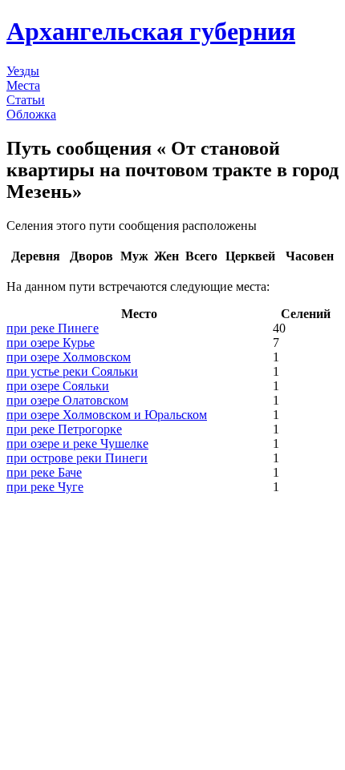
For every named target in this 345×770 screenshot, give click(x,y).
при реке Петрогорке (64, 429)
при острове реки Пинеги (77, 458)
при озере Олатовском (67, 400)
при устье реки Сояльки (72, 371)
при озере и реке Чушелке (77, 443)
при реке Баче (44, 472)
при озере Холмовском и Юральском (106, 414)
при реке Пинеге (52, 328)
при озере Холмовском (68, 357)
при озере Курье (50, 342)
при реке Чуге (44, 487)
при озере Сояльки (57, 386)
